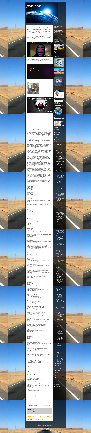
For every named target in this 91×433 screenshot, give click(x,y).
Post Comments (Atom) (38, 419)
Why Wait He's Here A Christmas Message (59, 181)
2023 (57, 134)
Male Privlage (33, 407)
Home (39, 416)
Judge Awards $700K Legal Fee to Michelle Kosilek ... (60, 218)
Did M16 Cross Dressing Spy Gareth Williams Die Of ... (60, 167)
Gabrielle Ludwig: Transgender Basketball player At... (60, 327)
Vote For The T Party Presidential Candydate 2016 (60, 243)
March (58, 377)
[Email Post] (43, 405)
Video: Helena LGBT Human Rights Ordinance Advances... (59, 343)
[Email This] (45, 405)
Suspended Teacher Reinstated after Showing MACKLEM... (60, 314)
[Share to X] (47, 405)
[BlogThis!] (46, 405)
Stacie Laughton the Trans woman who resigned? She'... (60, 190)
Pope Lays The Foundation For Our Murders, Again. (60, 199)
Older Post (49, 416)
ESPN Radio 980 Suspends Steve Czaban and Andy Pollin (60, 285)
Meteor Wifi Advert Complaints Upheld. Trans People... (59, 204)
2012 (57, 143)
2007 (57, 389)
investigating (42, 37)
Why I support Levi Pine (59, 251)
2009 (57, 386)
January (58, 380)
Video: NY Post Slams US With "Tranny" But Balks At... (59, 320)
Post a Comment (32, 411)
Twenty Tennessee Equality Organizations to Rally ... (59, 332)
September (59, 367)
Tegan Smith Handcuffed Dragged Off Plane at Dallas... (60, 296)
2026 (57, 129)
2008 (57, 388)
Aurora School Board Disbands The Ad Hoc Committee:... (60, 247)
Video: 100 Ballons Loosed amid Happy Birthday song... (60, 260)
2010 (57, 384)
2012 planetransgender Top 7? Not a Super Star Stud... (60, 152)
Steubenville (45, 407)
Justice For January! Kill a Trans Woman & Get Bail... (60, 158)
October (58, 365)
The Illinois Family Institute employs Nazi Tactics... (60, 304)
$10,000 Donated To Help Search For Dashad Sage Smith (60, 232)
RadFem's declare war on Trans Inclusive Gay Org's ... (60, 186)
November (59, 363)
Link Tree (57, 52)
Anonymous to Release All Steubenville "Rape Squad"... (59, 147)
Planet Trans (56, 121)
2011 (57, 383)
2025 (57, 130)
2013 (57, 141)
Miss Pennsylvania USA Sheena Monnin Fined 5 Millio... (60, 237)
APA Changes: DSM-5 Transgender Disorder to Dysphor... (59, 354)
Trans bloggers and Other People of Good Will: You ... (60, 281)
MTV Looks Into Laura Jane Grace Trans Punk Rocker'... (60, 209)
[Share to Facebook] (48, 405)
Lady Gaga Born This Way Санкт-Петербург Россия (59, 290)
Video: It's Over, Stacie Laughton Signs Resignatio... (60, 360)
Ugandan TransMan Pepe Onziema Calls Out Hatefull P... (60, 223)
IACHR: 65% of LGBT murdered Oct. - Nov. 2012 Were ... (60, 255)
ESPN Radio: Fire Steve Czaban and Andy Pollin (60, 300)
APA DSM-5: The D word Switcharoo (60, 324)
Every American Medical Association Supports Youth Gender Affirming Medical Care (58, 29)
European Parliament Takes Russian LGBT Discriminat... (59, 269)
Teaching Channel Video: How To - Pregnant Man (60, 176)
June (58, 372)
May (58, 373)
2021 (57, 137)
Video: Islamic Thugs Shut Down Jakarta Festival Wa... (59, 338)
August (58, 368)
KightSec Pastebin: (31, 139)
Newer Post (30, 416)
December (59, 144)
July (57, 370)
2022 (57, 136)
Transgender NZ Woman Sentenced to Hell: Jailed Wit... (60, 227)
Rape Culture (39, 407)
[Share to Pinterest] (49, 405)
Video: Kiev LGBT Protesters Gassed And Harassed (60, 309)
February (59, 379)
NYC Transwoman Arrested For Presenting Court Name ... (60, 264)
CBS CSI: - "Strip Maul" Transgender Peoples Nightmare (59, 349)
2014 (57, 139)
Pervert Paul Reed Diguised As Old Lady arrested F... (60, 194)
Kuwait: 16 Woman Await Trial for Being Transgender (60, 172)
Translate (58, 103)
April (58, 375)
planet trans (34, 6)
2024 (57, 132)
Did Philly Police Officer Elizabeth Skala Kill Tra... (60, 213)
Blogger (51, 425)
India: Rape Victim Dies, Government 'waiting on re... (60, 163)
